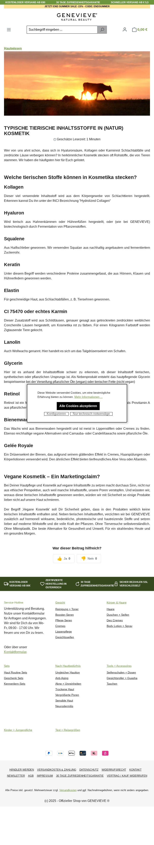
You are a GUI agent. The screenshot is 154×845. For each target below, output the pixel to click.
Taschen (112, 683)
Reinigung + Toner (67, 609)
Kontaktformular (15, 652)
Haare (110, 609)
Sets (7, 665)
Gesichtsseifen (64, 637)
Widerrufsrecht (114, 769)
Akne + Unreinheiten (68, 683)
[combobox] (62, 30)
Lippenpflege (63, 631)
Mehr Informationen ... (88, 396)
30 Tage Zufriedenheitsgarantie (80, 775)
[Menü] (9, 30)
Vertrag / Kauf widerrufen (127, 775)
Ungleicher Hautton (67, 672)
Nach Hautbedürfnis (68, 665)
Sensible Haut (64, 700)
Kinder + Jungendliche (18, 730)
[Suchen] (102, 30)
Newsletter (16, 775)
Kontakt (135, 769)
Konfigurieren (56, 413)
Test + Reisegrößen (67, 730)
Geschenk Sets (13, 678)
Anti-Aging (61, 678)
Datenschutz (88, 769)
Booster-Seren (64, 614)
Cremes (60, 626)
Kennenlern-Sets (14, 683)
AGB (31, 775)
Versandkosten (68, 790)
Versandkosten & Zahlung (56, 769)
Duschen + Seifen (118, 614)
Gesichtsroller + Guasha (122, 678)
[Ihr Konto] (125, 29)
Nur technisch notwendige (91, 413)
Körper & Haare (117, 602)
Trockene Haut (64, 689)
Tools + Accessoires (119, 665)
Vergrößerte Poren (67, 694)
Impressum (45, 775)
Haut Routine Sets (15, 672)
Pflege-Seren (63, 620)
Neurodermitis (64, 706)
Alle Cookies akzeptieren (78, 406)
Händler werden (21, 769)
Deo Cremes (115, 620)
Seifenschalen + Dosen (121, 672)
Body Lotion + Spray (119, 626)
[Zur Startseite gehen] (77, 17)
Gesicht (60, 602)
